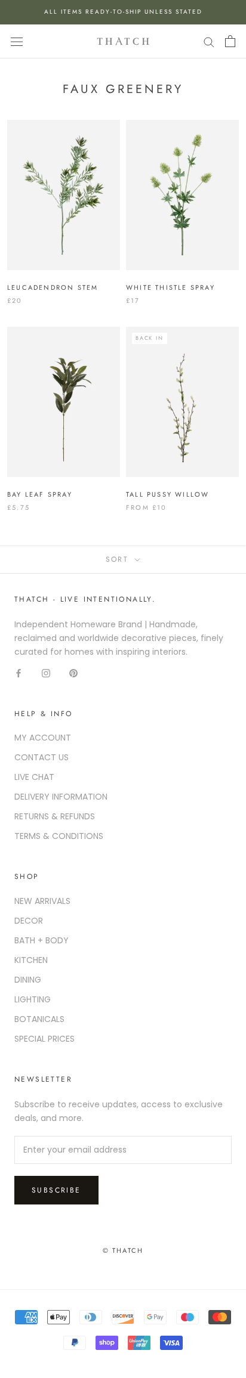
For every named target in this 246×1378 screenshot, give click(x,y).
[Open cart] (230, 41)
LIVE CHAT (34, 777)
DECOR (28, 921)
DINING (27, 980)
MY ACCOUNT (42, 738)
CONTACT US (41, 757)
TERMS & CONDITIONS (58, 836)
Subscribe (56, 1190)
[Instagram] (46, 672)
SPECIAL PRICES (44, 1039)
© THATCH (123, 1250)
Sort (119, 559)
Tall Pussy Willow (167, 494)
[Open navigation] (17, 41)
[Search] (209, 41)
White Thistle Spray (170, 287)
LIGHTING (32, 999)
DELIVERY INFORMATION (60, 797)
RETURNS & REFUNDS (54, 816)
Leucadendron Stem (52, 287)
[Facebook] (18, 672)
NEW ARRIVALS (42, 901)
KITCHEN (31, 960)
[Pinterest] (73, 672)
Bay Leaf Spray (39, 494)
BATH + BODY (41, 940)
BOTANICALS (39, 1019)
